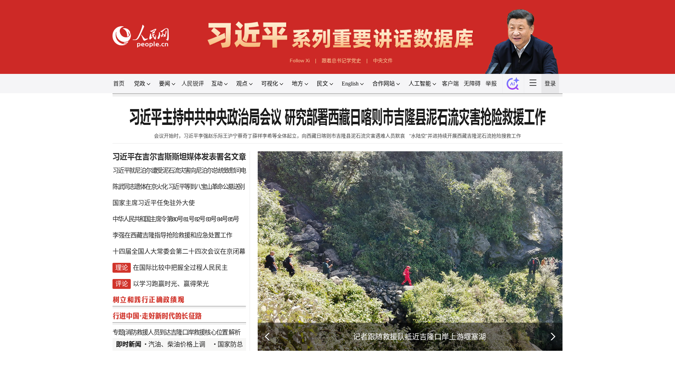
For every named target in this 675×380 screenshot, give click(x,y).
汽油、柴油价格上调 (176, 344)
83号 (211, 219)
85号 (233, 219)
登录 (550, 84)
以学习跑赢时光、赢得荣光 (171, 283)
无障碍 (472, 84)
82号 (199, 219)
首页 (118, 84)
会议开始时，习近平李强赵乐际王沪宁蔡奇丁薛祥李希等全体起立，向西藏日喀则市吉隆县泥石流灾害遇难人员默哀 (279, 136)
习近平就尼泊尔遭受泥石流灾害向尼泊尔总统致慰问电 (179, 170)
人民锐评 (192, 84)
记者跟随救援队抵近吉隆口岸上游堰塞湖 (419, 336)
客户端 (450, 84)
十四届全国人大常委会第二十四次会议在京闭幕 (178, 251)
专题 (118, 332)
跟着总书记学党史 (341, 60)
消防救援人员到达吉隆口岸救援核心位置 (176, 332)
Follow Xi (300, 60)
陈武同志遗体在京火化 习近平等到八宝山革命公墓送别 (178, 186)
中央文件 (383, 60)
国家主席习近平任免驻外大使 (153, 203)
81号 (188, 219)
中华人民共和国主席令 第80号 (147, 219)
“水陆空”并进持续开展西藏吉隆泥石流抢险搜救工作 (465, 136)
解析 (234, 332)
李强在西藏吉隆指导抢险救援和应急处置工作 (172, 235)
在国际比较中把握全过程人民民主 (180, 267)
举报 (491, 84)
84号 (222, 219)
